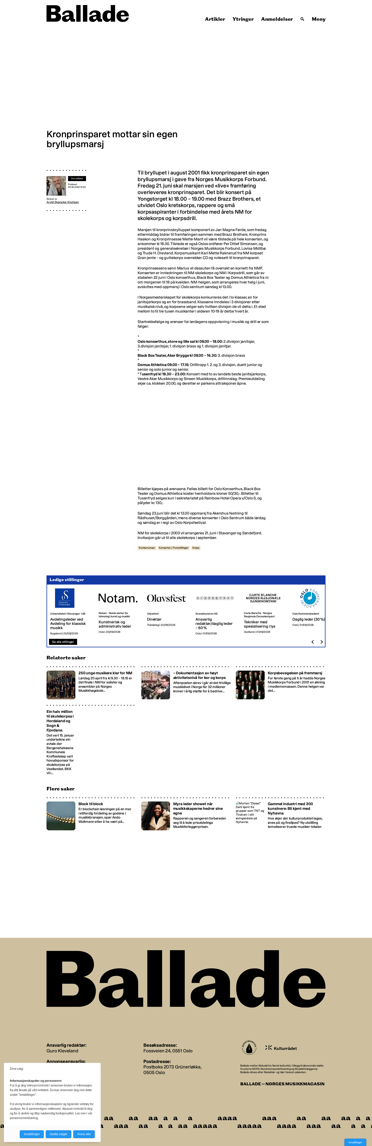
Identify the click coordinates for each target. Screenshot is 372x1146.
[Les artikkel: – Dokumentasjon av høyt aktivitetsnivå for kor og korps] (186, 682)
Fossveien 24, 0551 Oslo (168, 1051)
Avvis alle (84, 1134)
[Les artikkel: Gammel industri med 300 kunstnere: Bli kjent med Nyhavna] (281, 813)
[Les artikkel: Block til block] (91, 813)
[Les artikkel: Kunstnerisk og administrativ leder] (120, 612)
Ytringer (243, 19)
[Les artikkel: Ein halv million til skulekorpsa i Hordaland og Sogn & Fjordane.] (91, 739)
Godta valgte (58, 1134)
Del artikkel (77, 178)
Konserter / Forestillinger (174, 547)
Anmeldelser (277, 19)
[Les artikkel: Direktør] (168, 612)
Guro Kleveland (62, 1051)
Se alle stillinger (63, 642)
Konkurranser (147, 547)
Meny (319, 19)
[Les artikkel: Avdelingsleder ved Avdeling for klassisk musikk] (71, 612)
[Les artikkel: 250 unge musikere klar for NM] (91, 682)
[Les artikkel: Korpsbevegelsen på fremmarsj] (281, 682)
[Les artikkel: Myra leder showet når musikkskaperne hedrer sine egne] (186, 813)
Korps (195, 547)
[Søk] (302, 19)
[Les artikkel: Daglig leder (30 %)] (313, 612)
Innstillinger (355, 1142)
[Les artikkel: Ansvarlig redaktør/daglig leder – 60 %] (216, 612)
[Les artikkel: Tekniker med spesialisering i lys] (265, 612)
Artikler (215, 19)
